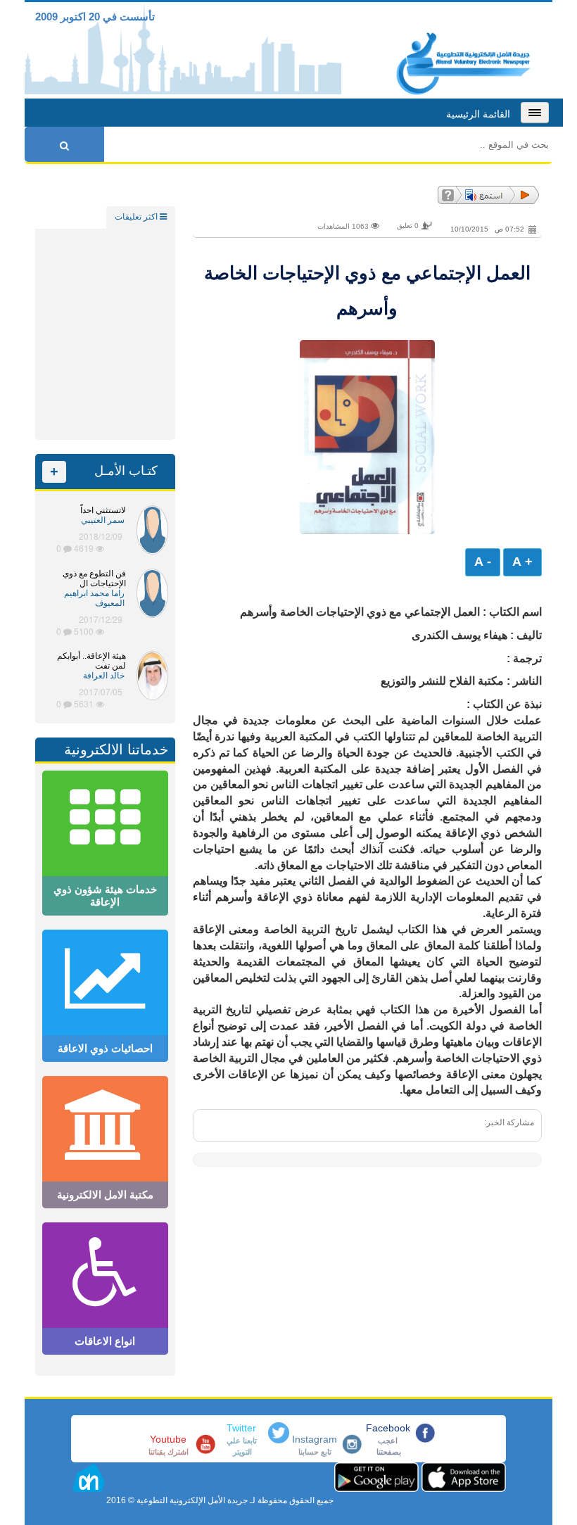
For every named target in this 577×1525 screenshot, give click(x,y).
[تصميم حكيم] (88, 1480)
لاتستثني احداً (103, 510)
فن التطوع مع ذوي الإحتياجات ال (94, 578)
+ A (522, 562)
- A (482, 562)
